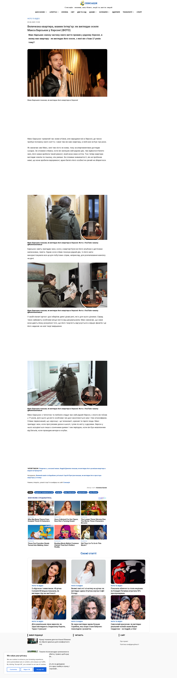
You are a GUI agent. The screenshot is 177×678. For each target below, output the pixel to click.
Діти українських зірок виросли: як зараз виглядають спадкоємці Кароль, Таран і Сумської (48, 626)
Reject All (27, 669)
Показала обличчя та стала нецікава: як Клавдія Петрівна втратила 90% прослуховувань (127, 590)
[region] (26, 663)
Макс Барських (69, 492)
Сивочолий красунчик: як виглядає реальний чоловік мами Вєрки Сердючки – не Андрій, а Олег (126, 626)
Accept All (40, 669)
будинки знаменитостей (44, 492)
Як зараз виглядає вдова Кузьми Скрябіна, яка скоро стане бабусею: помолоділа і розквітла (86, 626)
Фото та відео (33, 19)
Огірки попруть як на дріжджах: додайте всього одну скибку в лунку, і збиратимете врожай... (54, 666)
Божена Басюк (101, 488)
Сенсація (66, 482)
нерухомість (82, 492)
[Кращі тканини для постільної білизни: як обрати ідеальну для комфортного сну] (32, 641)
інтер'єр (58, 492)
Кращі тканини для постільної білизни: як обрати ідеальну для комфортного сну (55, 641)
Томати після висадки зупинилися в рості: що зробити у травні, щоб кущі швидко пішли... (54, 654)
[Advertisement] (67, 120)
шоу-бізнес (93, 492)
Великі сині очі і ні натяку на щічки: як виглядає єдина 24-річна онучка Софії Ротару (87, 590)
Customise (13, 669)
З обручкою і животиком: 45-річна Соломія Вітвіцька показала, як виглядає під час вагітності (46, 590)
